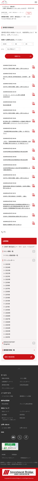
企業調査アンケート (7, 381)
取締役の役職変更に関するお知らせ (12, 224)
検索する (17, 56)
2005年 (7, 325)
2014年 (7, 298)
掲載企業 (12, 6)
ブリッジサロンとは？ (8, 388)
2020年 (7, 279)
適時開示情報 (5, 385)
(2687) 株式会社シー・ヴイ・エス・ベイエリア (19, 247)
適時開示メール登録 (25, 396)
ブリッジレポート (25, 381)
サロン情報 (23, 378)
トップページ (5, 6)
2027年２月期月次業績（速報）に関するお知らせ (16, 68)
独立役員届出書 (7, 105)
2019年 (7, 282)
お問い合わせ (23, 427)
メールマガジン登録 (7, 396)
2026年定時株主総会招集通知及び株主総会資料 (15, 151)
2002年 (7, 334)
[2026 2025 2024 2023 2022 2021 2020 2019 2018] (7, 44)
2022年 (7, 273)
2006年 (7, 322)
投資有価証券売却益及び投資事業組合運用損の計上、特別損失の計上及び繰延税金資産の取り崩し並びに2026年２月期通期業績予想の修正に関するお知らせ (17, 206)
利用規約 (14, 454)
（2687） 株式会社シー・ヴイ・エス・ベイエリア (14, 8)
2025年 (7, 264)
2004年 (7, 328)
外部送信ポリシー (25, 458)
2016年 (7, 291)
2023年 (7, 270)
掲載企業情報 (5, 378)
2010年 (7, 310)
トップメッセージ (25, 411)
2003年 (7, 331)
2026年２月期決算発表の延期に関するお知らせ (15, 216)
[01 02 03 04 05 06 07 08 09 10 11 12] (18, 44)
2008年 (7, 316)
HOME (3, 454)
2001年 (7, 337)
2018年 (7, 285)
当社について (5, 411)
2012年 (7, 304)
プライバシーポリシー (8, 458)
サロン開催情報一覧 (11, 255)
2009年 (7, 313)
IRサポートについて (9, 418)
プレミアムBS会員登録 (26, 404)
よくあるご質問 (6, 427)
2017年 (7, 288)
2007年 (7, 319)
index (11, 2)
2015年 (7, 295)
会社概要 (4, 414)
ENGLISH (22, 418)
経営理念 (22, 414)
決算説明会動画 (24, 385)
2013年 (7, 301)
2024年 (7, 267)
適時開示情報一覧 (9, 350)
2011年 (7, 307)
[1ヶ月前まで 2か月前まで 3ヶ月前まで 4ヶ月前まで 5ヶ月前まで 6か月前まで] (13, 49)
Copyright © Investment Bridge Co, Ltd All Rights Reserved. (19, 478)
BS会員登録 (5, 404)
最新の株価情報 (9, 357)
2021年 (7, 276)
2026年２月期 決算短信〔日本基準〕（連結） (15, 196)
